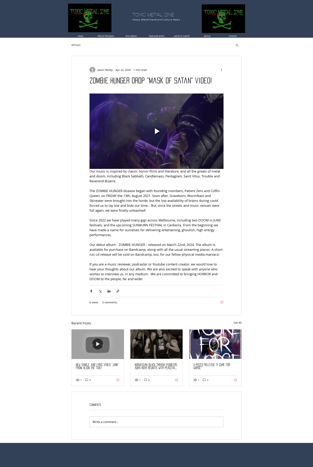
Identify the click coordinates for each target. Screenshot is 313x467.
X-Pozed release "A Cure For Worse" (211, 366)
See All (237, 322)
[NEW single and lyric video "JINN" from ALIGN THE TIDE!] (98, 344)
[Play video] (156, 131)
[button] (237, 44)
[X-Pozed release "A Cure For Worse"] (215, 344)
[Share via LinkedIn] (109, 291)
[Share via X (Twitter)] (100, 291)
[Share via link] (118, 291)
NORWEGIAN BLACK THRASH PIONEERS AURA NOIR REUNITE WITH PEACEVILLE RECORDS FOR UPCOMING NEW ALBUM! (156, 367)
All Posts (75, 45)
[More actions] (221, 70)
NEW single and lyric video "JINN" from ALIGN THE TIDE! (97, 366)
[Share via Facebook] (91, 291)
